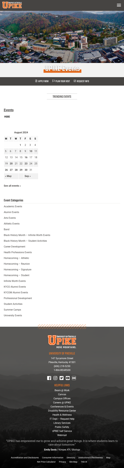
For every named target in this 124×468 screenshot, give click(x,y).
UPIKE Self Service (62, 431)
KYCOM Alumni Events (16, 292)
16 (26, 157)
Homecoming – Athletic (16, 258)
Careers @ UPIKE (62, 402)
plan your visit (62, 81)
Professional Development (18, 298)
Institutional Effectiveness (90, 457)
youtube (69, 382)
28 (16, 169)
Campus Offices (62, 398)
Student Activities (13, 304)
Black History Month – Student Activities (25, 240)
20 (11, 163)
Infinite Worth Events (15, 281)
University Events (13, 315)
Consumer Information (52, 457)
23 (26, 163)
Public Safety (62, 427)
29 (21, 169)
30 (26, 169)
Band (6, 229)
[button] (119, 5)
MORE (7, 117)
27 (11, 169)
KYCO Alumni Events (15, 286)
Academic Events (13, 206)
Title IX (84, 462)
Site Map (73, 462)
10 (30, 151)
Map (108, 457)
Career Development (14, 246)
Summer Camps (12, 309)
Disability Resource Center (62, 410)
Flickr (74, 382)
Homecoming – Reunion (17, 263)
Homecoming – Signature (17, 269)
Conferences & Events (62, 406)
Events (9, 110)
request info (83, 81)
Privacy (62, 462)
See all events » (12, 185)
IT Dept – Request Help (62, 418)
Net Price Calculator (46, 462)
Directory (71, 457)
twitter (62, 382)
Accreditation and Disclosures (25, 457)
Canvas (62, 394)
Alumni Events (11, 212)
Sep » (28, 176)
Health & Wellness (62, 414)
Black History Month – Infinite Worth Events (27, 235)
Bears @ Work (62, 390)
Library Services (62, 423)
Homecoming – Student (16, 275)
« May (8, 176)
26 (6, 169)
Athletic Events (12, 223)
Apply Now (43, 81)
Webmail (62, 435)
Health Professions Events (18, 252)
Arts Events (10, 217)
